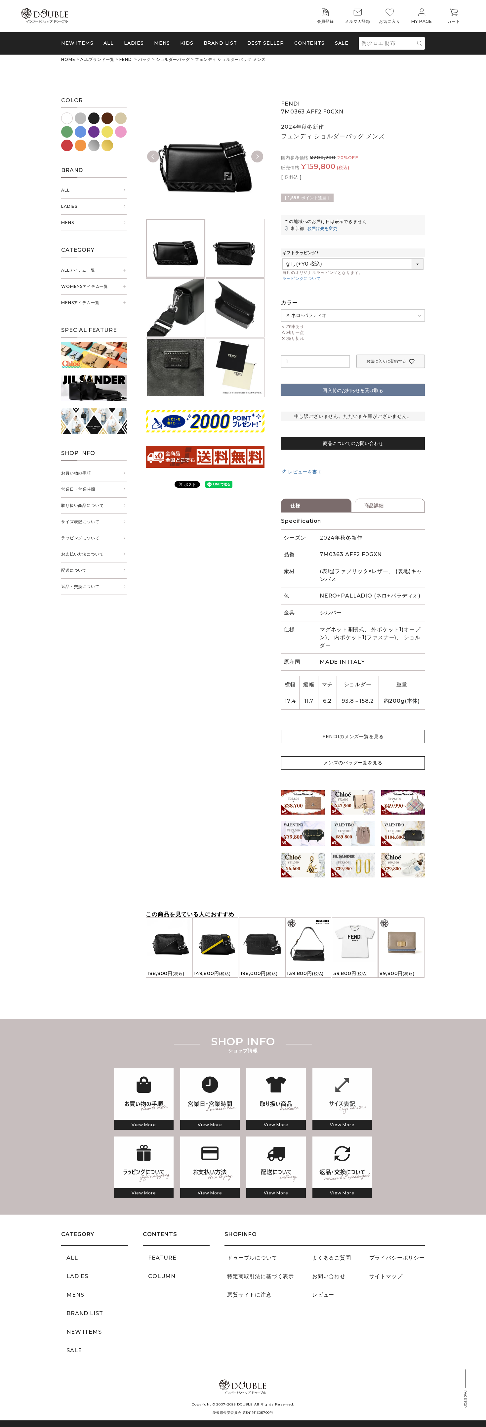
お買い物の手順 (76, 472)
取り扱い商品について (82, 505)
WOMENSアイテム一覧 (84, 286)
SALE (341, 43)
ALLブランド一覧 (97, 59)
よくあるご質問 (331, 1258)
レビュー (323, 1295)
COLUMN (162, 1276)
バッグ (144, 59)
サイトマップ (386, 1276)
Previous (153, 156)
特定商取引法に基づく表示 (260, 1276)
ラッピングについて (80, 537)
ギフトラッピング (301, 252)
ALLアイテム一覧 (78, 270)
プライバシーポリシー (397, 1258)
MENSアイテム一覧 (80, 302)
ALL (108, 43)
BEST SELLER (265, 43)
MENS (162, 43)
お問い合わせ (328, 1276)
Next (257, 156)
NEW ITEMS (77, 43)
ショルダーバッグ (173, 59)
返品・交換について (80, 586)
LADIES (69, 206)
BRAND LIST (220, 43)
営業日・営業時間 (78, 489)
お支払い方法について (82, 554)
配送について (74, 570)
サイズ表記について (80, 521)
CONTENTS (309, 43)
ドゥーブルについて (252, 1258)
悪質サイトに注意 (249, 1295)
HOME (68, 59)
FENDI (126, 59)
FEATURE (162, 1258)
